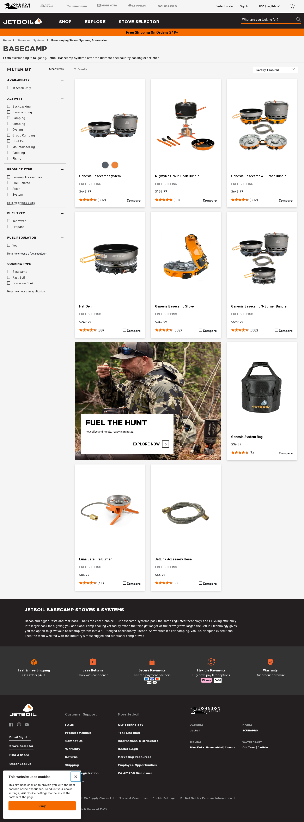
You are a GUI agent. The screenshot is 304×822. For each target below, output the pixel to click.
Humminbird (214, 747)
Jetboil (195, 730)
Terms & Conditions (133, 798)
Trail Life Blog (129, 733)
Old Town (248, 747)
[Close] (75, 776)
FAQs (69, 724)
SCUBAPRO (250, 730)
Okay (42, 806)
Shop (65, 21)
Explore (95, 21)
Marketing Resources (134, 757)
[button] (33, 671)
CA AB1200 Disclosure (135, 773)
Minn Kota (197, 747)
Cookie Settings (163, 798)
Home (7, 40)
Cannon (230, 747)
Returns (71, 757)
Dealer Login (128, 749)
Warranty (72, 749)
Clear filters (56, 69)
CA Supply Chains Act (99, 798)
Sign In (244, 6)
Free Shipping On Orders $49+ (152, 32)
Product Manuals (78, 733)
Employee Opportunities (137, 765)
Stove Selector (139, 21)
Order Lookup (20, 764)
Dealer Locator (224, 6)
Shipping (72, 765)
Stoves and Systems (31, 40)
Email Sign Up (20, 737)
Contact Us (74, 741)
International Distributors (138, 741)
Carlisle (262, 747)
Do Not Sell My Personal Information (206, 798)
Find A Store (19, 755)
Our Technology (130, 724)
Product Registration (81, 773)
